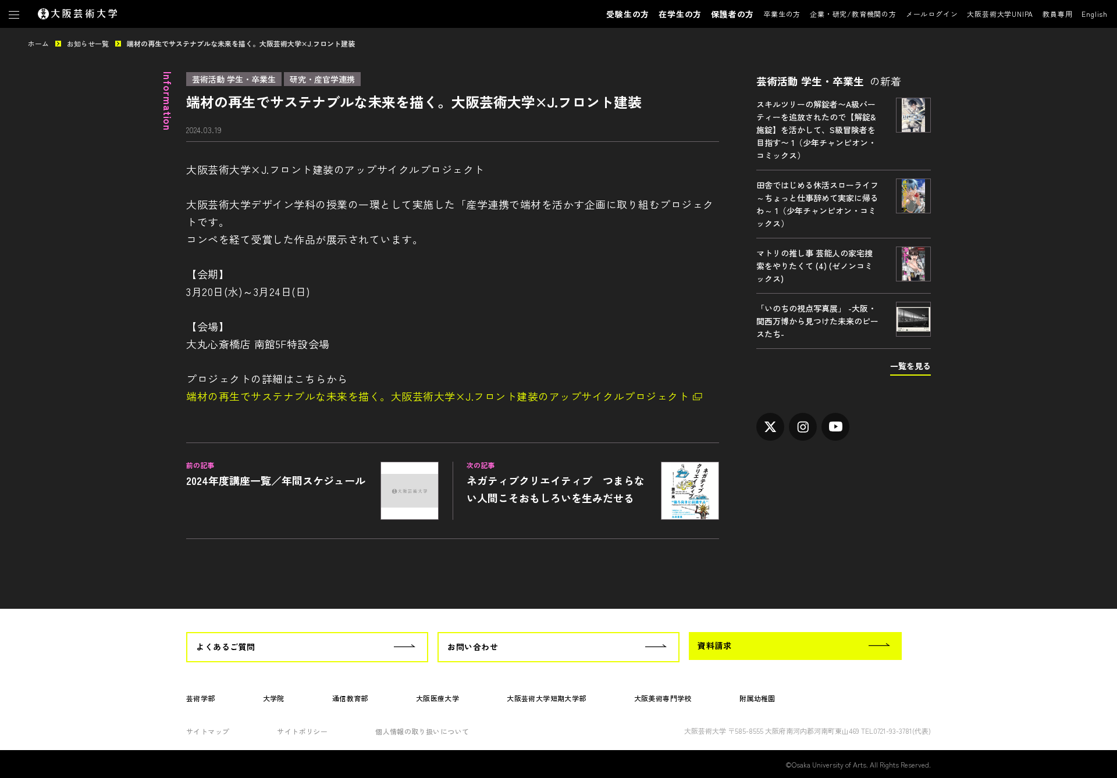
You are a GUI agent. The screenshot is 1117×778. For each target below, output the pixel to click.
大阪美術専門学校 (663, 698)
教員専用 (1057, 14)
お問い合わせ (472, 646)
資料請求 (714, 645)
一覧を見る (910, 366)
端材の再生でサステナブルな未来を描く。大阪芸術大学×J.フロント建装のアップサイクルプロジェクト (437, 396)
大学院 (273, 698)
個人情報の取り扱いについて (422, 731)
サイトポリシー (302, 731)
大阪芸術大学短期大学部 (546, 698)
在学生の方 (680, 14)
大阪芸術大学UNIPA (1000, 14)
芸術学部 (200, 698)
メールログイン (932, 14)
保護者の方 (732, 14)
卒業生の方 (782, 14)
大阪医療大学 (437, 698)
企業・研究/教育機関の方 (853, 14)
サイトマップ (207, 731)
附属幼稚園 (757, 698)
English (1095, 14)
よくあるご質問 (225, 646)
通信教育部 (350, 698)
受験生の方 (627, 14)
